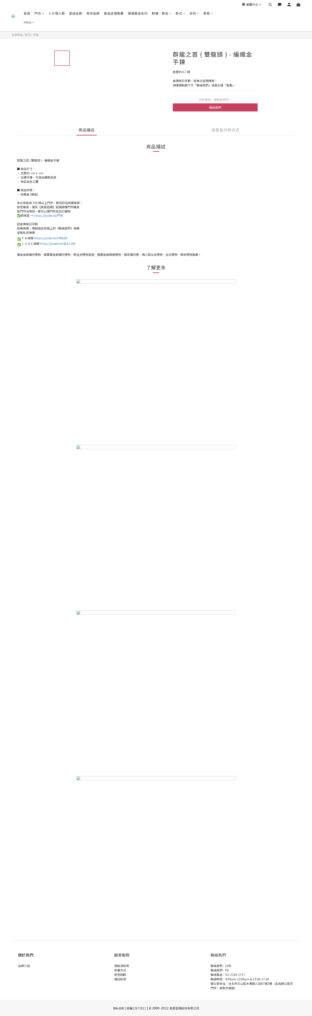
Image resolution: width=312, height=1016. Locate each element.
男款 (206, 13)
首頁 (27, 13)
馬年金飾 (93, 13)
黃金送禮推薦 (114, 13)
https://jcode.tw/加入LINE (58, 243)
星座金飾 (75, 13)
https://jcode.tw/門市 (48, 215)
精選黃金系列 (138, 13)
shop (27, 22)
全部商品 (17, 35)
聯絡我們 (215, 107)
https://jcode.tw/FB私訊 (50, 238)
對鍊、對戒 (160, 13)
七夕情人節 (56, 13)
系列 (193, 13)
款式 (179, 13)
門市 (37, 13)
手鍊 (35, 35)
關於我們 (25, 955)
